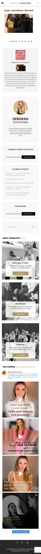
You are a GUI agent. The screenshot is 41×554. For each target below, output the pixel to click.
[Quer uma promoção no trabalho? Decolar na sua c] (20, 437)
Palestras (20, 304)
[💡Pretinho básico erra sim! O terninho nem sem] (20, 511)
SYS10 (27, 551)
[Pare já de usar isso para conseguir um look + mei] (20, 474)
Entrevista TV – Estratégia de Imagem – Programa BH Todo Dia (18, 188)
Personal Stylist (20, 263)
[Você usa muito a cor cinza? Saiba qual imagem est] (20, 400)
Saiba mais (28, 157)
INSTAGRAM (19, 366)
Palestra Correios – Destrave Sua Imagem (20, 183)
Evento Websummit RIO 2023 (15, 179)
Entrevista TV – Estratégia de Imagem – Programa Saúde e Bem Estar (18, 174)
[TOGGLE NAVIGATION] (2, 3)
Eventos (21, 345)
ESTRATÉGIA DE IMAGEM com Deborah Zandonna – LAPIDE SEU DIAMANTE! (17, 194)
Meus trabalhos (14, 238)
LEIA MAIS (20, 273)
